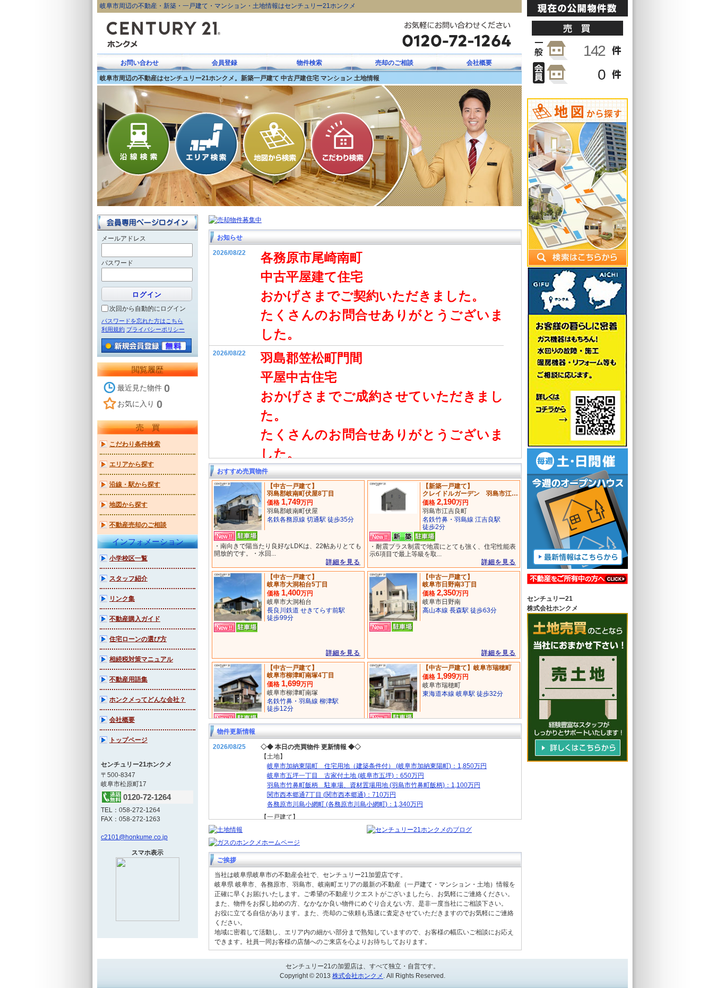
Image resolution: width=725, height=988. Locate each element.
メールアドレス (123, 238)
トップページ (128, 740)
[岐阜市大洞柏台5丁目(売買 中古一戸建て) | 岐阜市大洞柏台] (238, 596)
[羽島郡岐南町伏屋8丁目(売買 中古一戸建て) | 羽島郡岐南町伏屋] (238, 505)
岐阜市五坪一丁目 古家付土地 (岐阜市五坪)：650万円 (345, 775)
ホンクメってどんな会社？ (147, 699)
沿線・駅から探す (134, 484)
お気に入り (139, 404)
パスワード (117, 263)
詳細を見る (343, 562)
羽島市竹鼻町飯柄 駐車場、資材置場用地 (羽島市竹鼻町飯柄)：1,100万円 (373, 785)
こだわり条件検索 (134, 444)
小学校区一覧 (128, 558)
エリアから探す (131, 464)
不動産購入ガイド (134, 619)
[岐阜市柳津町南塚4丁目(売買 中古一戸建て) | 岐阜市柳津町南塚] (238, 687)
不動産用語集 (128, 679)
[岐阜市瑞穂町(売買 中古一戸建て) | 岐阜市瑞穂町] (393, 687)
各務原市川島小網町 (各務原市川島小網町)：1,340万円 (345, 804)
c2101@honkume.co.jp (134, 837)
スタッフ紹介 (128, 578)
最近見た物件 (143, 388)
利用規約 (113, 329)
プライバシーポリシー (155, 329)
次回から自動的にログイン (147, 308)
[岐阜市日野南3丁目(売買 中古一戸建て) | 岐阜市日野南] (393, 596)
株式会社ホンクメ (357, 976)
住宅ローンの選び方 (138, 639)
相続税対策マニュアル (141, 659)
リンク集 (122, 598)
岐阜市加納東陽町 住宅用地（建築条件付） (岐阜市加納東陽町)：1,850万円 (377, 766)
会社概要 (122, 719)
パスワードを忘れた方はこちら (142, 321)
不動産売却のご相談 (138, 525)
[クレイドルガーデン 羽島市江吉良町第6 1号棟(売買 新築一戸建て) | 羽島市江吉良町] (393, 497)
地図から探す (128, 504)
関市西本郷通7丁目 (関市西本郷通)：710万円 (331, 794)
